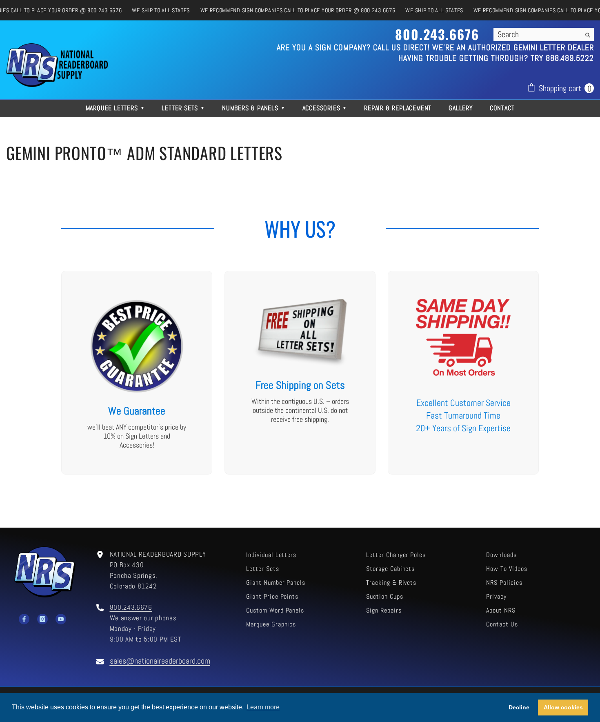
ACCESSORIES (324, 108)
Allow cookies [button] (563, 707)
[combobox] (537, 34)
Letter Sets (183, 108)
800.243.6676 (131, 607)
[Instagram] (42, 619)
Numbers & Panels (253, 108)
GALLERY (461, 108)
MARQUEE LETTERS (115, 108)
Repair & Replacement (397, 108)
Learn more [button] (263, 707)
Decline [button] (519, 707)
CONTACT (502, 108)
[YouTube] (61, 619)
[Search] (543, 34)
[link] (136, 373)
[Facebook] (24, 619)
